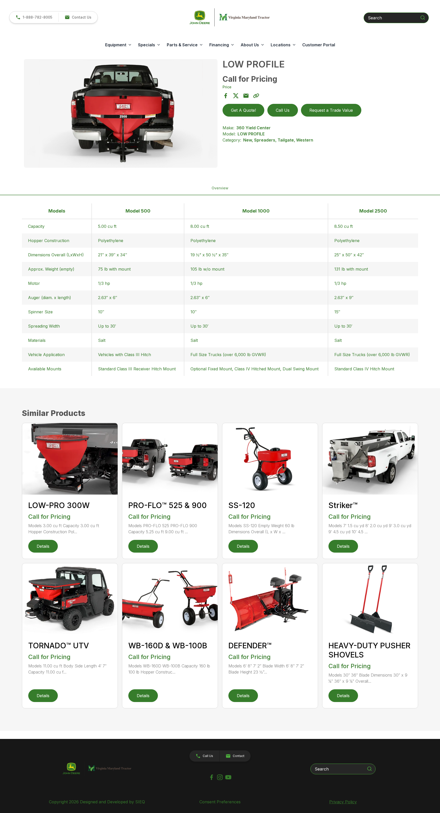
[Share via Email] (246, 96)
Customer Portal (318, 44)
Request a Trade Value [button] (331, 110)
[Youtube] (228, 777)
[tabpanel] (120, 114)
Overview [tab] (220, 188)
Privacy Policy (343, 801)
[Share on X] (236, 96)
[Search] (422, 17)
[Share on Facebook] (226, 96)
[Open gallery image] (120, 113)
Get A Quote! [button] (243, 110)
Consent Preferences (220, 801)
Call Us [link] (283, 110)
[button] (78, 17)
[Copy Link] (256, 96)
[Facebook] (211, 777)
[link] (33, 17)
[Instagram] (220, 777)
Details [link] (43, 546)
